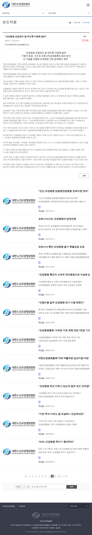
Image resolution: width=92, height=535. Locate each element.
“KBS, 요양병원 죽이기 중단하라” (56, 441)
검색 (71, 487)
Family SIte (74, 506)
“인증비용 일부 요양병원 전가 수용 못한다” (61, 302)
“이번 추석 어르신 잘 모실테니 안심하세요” (61, 414)
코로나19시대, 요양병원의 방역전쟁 (57, 218)
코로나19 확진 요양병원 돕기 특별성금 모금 (61, 246)
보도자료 (52, 13)
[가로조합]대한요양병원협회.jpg (17, 45)
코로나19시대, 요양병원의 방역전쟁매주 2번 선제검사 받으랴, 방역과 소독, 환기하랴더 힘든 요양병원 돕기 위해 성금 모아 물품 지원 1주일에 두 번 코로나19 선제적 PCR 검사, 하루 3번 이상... (62, 228)
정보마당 (6, 13)
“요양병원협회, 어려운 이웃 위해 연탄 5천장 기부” (65, 330)
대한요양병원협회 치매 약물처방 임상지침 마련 (63, 358)
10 (59, 476)
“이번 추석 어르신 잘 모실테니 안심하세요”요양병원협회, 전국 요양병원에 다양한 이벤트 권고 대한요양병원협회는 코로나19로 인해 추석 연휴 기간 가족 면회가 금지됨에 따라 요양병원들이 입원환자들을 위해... (63, 423)
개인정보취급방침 (8, 506)
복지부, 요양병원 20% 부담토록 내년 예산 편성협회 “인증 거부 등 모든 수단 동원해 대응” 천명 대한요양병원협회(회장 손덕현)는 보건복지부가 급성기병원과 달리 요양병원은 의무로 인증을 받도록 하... (63, 312)
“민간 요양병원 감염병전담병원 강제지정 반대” (63, 191)
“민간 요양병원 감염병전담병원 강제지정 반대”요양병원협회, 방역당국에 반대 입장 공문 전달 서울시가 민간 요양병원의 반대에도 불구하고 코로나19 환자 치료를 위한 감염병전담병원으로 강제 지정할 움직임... (62, 200)
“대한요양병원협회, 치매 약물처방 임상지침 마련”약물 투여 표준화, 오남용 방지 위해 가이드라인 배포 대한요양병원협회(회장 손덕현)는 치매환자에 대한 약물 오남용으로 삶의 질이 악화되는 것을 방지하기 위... (64, 367)
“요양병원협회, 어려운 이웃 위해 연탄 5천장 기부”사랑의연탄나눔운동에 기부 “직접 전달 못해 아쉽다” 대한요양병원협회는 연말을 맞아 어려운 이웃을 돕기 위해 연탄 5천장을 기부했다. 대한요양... (64, 339)
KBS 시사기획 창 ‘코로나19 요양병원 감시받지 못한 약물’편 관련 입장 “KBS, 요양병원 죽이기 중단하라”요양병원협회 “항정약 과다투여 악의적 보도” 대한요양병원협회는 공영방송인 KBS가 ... (63, 451)
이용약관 (22, 506)
